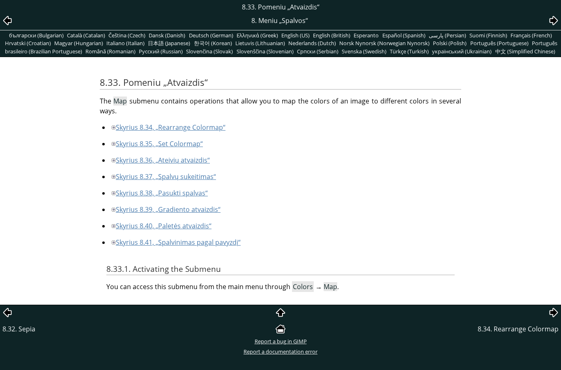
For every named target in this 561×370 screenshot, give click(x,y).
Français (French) (531, 35)
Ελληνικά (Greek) (257, 35)
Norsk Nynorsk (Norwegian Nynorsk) (384, 43)
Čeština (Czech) (126, 35)
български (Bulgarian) (36, 35)
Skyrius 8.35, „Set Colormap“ (159, 143)
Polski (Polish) (450, 43)
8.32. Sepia (18, 328)
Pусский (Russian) (161, 51)
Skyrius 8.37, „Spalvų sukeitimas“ (166, 176)
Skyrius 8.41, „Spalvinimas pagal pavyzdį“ (178, 242)
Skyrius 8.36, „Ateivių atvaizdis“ (163, 160)
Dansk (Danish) (167, 35)
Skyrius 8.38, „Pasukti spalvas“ (162, 193)
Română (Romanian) (110, 51)
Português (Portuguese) (499, 43)
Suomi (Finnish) (488, 35)
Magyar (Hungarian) (78, 43)
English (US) (295, 35)
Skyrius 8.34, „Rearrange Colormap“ (170, 127)
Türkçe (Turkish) (409, 51)
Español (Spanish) (403, 35)
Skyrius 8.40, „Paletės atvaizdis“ (164, 225)
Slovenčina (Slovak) (209, 51)
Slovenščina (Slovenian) (265, 51)
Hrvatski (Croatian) (28, 43)
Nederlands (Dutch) (312, 43)
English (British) (331, 35)
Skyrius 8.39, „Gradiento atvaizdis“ (168, 209)
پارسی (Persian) (447, 35)
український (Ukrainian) (462, 51)
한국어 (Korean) (213, 43)
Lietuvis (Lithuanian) (260, 43)
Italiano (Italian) (125, 43)
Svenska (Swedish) (364, 51)
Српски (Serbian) (317, 51)
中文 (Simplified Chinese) (525, 51)
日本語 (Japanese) (169, 43)
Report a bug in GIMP (281, 341)
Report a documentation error (280, 351)
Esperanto (366, 35)
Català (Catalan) (86, 35)
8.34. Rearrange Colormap (518, 328)
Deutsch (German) (211, 35)
